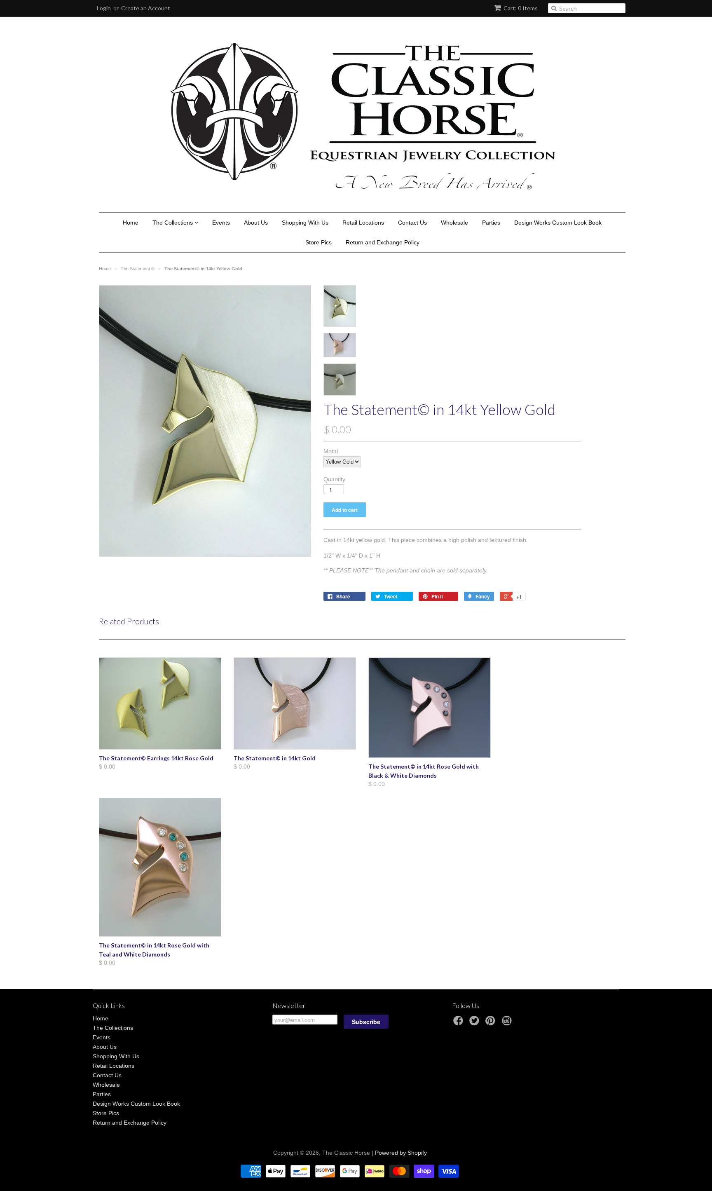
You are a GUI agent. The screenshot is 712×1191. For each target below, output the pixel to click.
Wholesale (454, 222)
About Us (256, 222)
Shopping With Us (305, 222)
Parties (491, 222)
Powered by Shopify (401, 1152)
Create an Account (145, 8)
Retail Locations (363, 222)
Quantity (334, 479)
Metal (330, 451)
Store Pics (318, 242)
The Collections (173, 222)
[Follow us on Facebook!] (459, 1023)
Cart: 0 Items (521, 8)
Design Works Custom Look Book (558, 222)
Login (104, 8)
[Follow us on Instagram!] (508, 1023)
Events (221, 222)
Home (130, 222)
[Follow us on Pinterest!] (491, 1023)
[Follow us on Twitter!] (475, 1023)
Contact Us (412, 222)
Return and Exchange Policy (382, 242)
